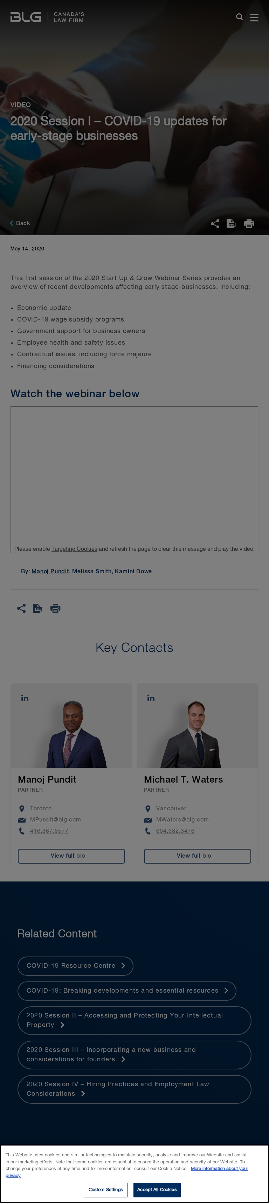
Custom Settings (106, 1190)
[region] (134, 1174)
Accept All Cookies (157, 1190)
